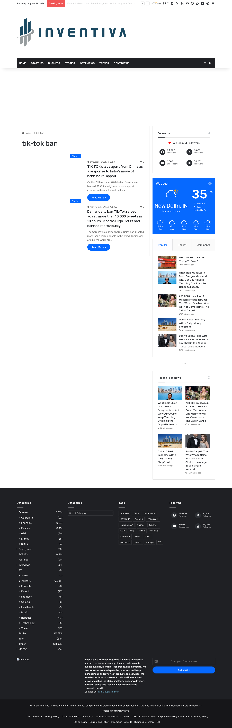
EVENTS (23, 554)
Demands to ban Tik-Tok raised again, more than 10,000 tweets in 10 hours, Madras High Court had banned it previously (114, 218)
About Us (37, 716)
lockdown (125, 536)
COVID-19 (125, 519)
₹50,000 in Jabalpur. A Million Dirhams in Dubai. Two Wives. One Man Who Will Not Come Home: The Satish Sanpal (194, 303)
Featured (23, 559)
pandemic (125, 542)
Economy (26, 522)
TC (159, 542)
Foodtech (26, 596)
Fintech (25, 591)
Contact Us (121, 63)
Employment (25, 549)
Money (25, 538)
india (132, 530)
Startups (37, 63)
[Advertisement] (116, 97)
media (137, 536)
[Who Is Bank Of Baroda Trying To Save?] (167, 262)
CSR (28, 716)
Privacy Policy (52, 716)
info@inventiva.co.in (108, 691)
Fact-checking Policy (197, 716)
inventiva (153, 530)
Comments (203, 245)
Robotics (26, 617)
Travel (24, 628)
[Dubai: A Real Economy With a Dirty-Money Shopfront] (167, 324)
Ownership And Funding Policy (167, 716)
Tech (21, 638)
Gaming (25, 601)
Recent (182, 245)
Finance (25, 528)
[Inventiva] (71, 32)
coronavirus (149, 513)
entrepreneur (126, 525)
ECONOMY (152, 519)
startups (150, 542)
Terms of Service (70, 716)
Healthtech (27, 607)
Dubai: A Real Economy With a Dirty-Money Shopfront (192, 323)
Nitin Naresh (96, 207)
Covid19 (139, 519)
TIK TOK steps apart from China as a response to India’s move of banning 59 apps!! (115, 171)
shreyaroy (94, 162)
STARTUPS (25, 580)
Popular (162, 245)
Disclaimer (116, 722)
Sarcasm (23, 575)
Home (22, 63)
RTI (20, 570)
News (147, 536)
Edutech (26, 586)
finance (141, 525)
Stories (70, 63)
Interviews (87, 63)
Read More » (99, 197)
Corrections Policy (99, 722)
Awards (128, 722)
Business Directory (144, 722)
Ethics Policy (80, 722)
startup (138, 542)
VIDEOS (23, 649)
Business (54, 63)
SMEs (24, 543)
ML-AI (24, 612)
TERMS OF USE (140, 716)
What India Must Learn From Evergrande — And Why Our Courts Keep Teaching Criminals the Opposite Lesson (193, 279)
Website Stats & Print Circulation (113, 716)
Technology (27, 622)
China (136, 513)
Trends (104, 63)
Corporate (27, 517)
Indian (142, 530)
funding (152, 525)
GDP (23, 533)
